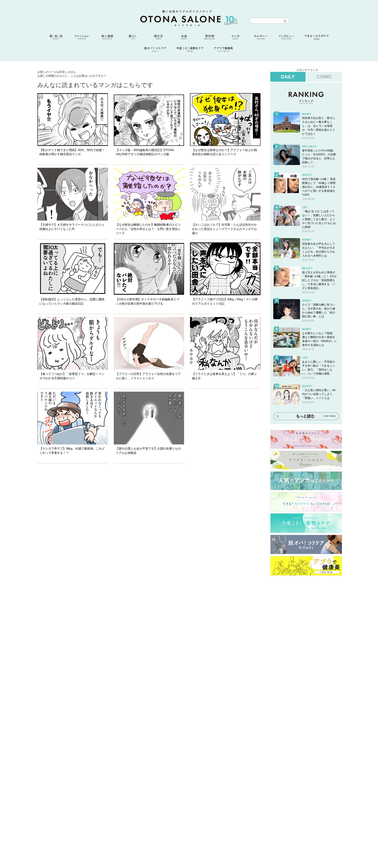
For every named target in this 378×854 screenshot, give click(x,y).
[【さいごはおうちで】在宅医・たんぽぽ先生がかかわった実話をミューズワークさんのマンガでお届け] (225, 194)
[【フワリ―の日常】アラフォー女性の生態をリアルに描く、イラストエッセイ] (149, 343)
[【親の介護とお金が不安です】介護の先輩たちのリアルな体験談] (149, 418)
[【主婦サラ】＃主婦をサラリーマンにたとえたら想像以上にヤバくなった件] (72, 194)
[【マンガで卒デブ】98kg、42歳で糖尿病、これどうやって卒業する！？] (72, 418)
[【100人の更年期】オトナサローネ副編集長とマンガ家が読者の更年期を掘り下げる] (149, 268)
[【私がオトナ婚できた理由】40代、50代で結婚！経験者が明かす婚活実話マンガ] (72, 119)
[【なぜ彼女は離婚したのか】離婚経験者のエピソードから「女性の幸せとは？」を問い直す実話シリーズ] (149, 194)
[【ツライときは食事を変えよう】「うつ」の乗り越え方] (225, 343)
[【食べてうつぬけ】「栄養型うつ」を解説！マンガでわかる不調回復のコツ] (72, 343)
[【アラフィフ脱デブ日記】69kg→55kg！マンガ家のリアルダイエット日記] (225, 268)
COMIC (324, 76)
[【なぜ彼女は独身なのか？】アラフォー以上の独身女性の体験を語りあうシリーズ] (225, 119)
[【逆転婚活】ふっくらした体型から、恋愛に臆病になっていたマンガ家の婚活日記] (72, 268)
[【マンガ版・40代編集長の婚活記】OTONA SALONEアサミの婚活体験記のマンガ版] (149, 119)
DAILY (288, 76)
